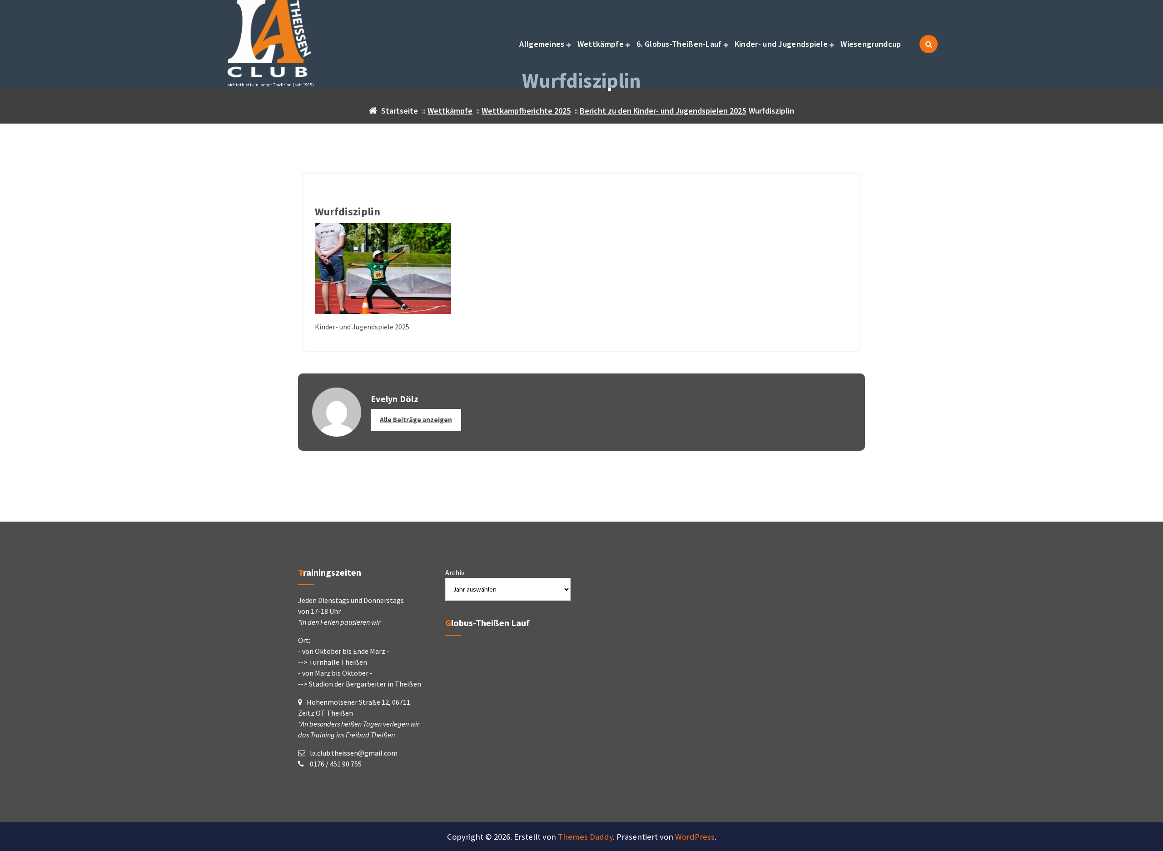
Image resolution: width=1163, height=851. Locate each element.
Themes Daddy (585, 836)
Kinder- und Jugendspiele (781, 44)
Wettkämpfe (600, 44)
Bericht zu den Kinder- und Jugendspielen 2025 (663, 110)
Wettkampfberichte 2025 (526, 110)
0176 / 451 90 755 (335, 763)
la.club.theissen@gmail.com (354, 752)
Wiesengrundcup (870, 44)
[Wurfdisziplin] (581, 268)
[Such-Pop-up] (928, 44)
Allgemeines (541, 44)
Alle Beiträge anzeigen (416, 419)
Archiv (454, 572)
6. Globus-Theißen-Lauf (679, 44)
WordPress (695, 836)
